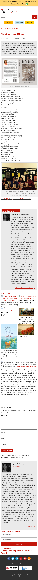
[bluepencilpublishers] (26, 568)
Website (3, 444)
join (17, 4)
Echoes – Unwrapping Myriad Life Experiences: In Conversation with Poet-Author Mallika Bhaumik (27, 320)
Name (3, 432)
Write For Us (8, 22)
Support (29, 22)
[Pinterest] (20, 558)
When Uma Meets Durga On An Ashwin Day (26, 302)
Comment (4, 415)
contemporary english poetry (12, 455)
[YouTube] (16, 558)
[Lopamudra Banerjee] (6, 221)
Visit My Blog (16, 466)
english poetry (25, 455)
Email (3, 438)
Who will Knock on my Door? (8, 314)
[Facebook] (8, 558)
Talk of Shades (22, 336)
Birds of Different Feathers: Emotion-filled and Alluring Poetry (9, 305)
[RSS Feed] (24, 558)
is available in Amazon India (16, 199)
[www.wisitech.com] (12, 568)
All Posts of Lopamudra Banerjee (25, 288)
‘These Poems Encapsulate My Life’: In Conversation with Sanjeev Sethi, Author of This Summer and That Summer (9, 355)
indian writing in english (16, 457)
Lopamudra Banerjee (19, 38)
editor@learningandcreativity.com (26, 367)
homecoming (5, 457)
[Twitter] (12, 558)
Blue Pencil (19, 22)
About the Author (8, 211)
